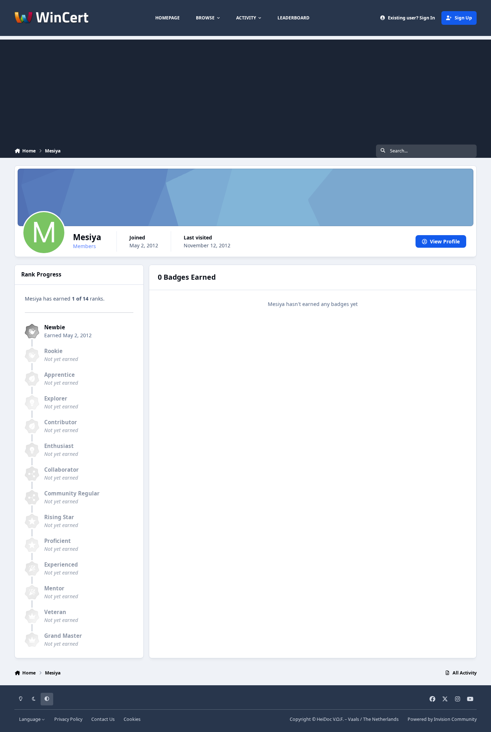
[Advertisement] (245, 90)
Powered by (442, 719)
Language (30, 719)
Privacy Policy (68, 719)
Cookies (132, 719)
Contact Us (103, 719)
